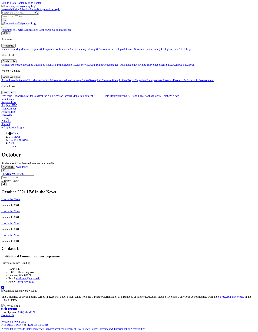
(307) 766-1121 (26, 312)
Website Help (23, 328)
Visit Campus (8, 99)
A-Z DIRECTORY (12, 324)
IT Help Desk (108, 95)
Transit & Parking (54, 64)
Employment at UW (70, 328)
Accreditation (8, 328)
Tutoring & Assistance (98, 49)
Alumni (33, 9)
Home (15, 133)
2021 (11, 142)
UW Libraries (61, 49)
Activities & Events (146, 64)
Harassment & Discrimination (114, 328)
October (12, 146)
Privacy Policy (89, 328)
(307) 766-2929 (25, 281)
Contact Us (7, 315)
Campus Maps (71, 95)
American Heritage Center (74, 80)
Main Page (21, 166)
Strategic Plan (119, 80)
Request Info (8, 102)
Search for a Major (11, 49)
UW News (173, 95)
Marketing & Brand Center (130, 95)
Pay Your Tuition (10, 95)
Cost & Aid (45, 29)
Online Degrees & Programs (38, 49)
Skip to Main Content (13, 2)
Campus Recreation (12, 64)
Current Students (61, 29)
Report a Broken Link (13, 321)
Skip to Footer (33, 2)
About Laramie (9, 80)
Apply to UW (9, 105)
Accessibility (137, 328)
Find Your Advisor (52, 95)
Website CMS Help (156, 95)
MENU (6, 33)
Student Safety (165, 64)
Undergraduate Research (159, 80)
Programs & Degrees (13, 29)
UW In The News (18, 139)
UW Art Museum (50, 80)
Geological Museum (100, 80)
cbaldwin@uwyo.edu (28, 278)
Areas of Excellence (29, 80)
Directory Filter (9, 180)
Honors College (152, 49)
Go (4, 20)
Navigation (8, 166)
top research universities (230, 296)
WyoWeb (6, 9)
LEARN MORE (10, 173)
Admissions (32, 29)
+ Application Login (49, 9)
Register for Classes (31, 95)
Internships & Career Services (127, 49)
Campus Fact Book (183, 64)
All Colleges (185, 49)
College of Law (169, 49)
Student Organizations (123, 64)
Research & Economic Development (193, 80)
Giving (15, 9)
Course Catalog (77, 49)
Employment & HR (89, 95)
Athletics (24, 9)
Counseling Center (100, 64)
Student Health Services (77, 64)
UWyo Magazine (136, 80)
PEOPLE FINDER (37, 324)
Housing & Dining (33, 64)
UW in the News (10, 199)
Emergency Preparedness (45, 328)
